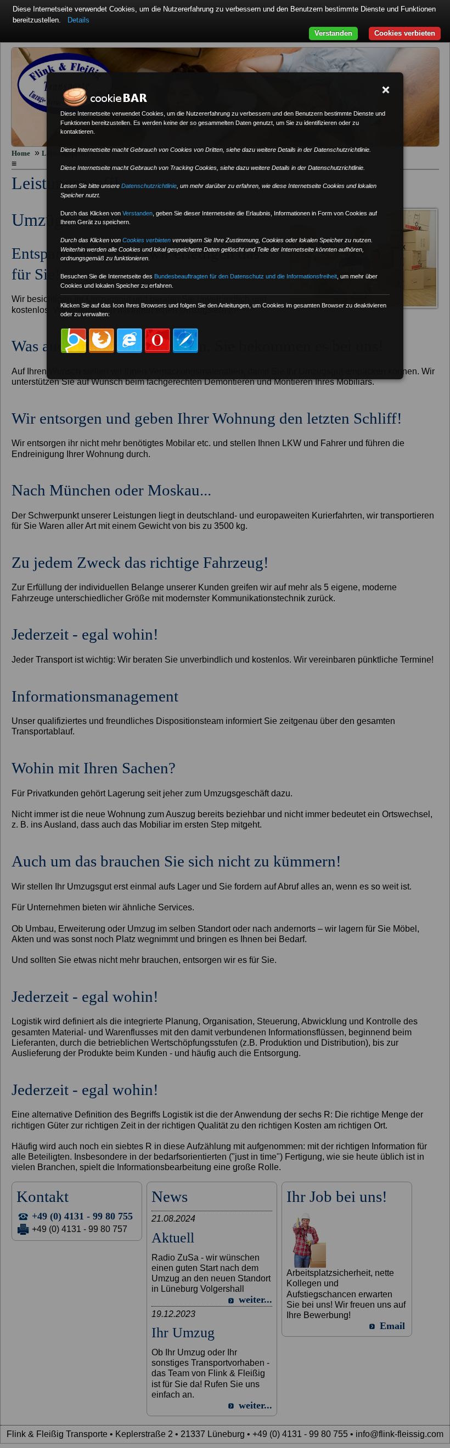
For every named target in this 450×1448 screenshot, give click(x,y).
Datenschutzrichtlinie (149, 186)
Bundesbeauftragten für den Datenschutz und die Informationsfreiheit (245, 276)
